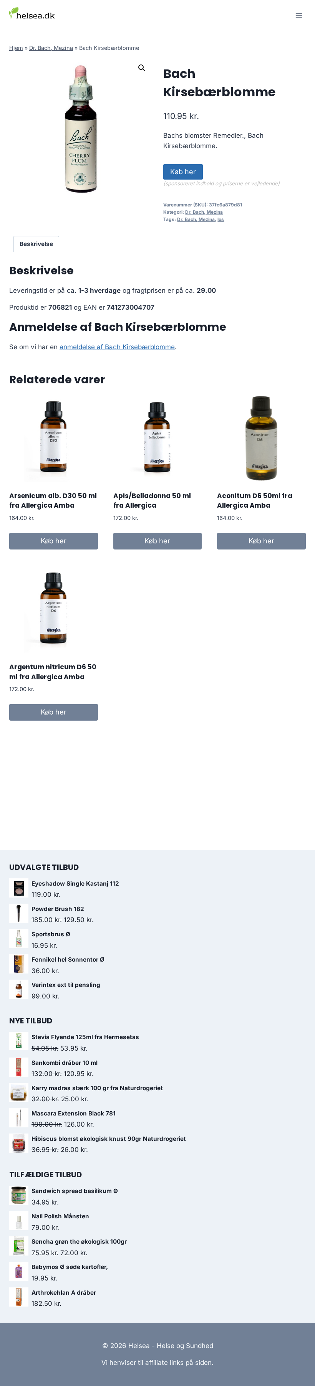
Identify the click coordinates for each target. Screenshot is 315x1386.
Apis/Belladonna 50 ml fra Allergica (152, 500)
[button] (142, 68)
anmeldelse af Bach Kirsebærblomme (117, 347)
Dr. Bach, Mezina (51, 48)
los (220, 219)
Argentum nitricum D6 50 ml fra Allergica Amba (52, 671)
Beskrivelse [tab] (36, 244)
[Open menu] (299, 15)
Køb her (183, 172)
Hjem (16, 48)
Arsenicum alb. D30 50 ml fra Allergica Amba (53, 500)
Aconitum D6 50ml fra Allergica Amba (254, 500)
